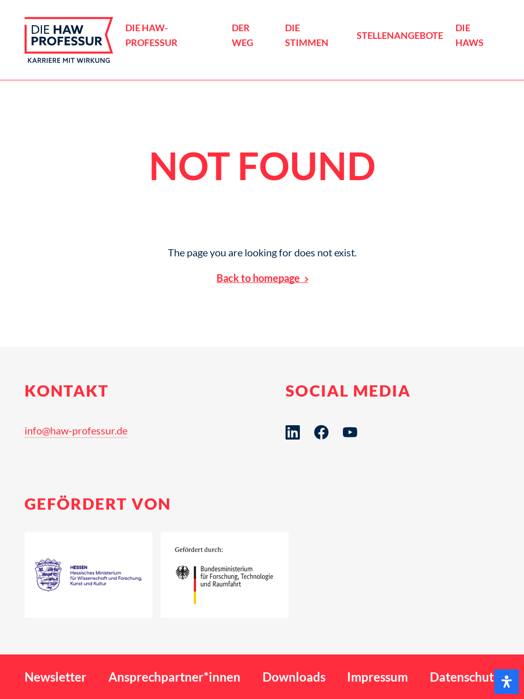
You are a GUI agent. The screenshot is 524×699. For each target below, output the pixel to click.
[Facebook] (321, 432)
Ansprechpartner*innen (174, 676)
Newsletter (55, 676)
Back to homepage (258, 278)
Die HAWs (469, 35)
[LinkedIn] (293, 432)
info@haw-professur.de (76, 430)
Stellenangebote (400, 35)
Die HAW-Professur (151, 35)
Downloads (294, 676)
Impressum (377, 676)
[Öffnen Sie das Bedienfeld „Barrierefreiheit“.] (506, 681)
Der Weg (242, 35)
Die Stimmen (307, 35)
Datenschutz (464, 676)
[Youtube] (350, 432)
